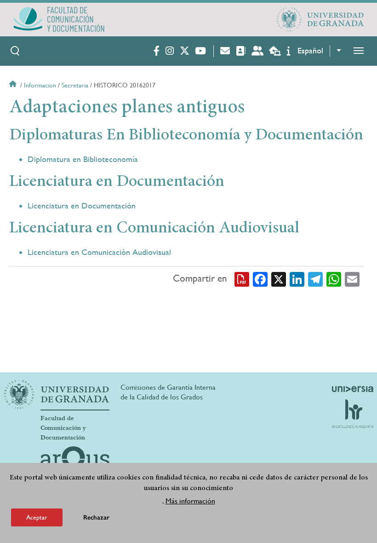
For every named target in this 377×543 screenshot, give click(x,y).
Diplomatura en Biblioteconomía (83, 159)
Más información (190, 501)
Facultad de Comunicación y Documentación (63, 428)
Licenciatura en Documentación (82, 205)
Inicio (13, 85)
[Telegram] (315, 278)
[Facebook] (260, 278)
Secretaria (75, 85)
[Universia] (352, 389)
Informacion (40, 85)
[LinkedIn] (297, 278)
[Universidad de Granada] (320, 19)
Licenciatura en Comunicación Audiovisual (99, 252)
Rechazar (96, 517)
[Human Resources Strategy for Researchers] (352, 413)
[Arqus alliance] (74, 461)
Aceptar (36, 517)
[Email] (352, 278)
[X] (278, 278)
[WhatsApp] (333, 278)
